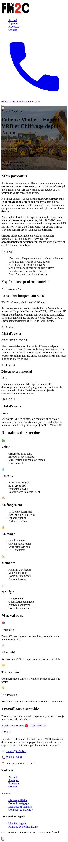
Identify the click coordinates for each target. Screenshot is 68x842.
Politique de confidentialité (23, 826)
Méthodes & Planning (20, 806)
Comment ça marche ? (20, 809)
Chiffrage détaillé (17, 800)
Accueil (12, 20)
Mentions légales (17, 823)
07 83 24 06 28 (14, 757)
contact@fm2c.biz (16, 751)
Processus (13, 26)
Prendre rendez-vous (12, 725)
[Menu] (2, 105)
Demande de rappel (29, 101)
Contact (12, 29)
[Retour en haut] (2, 839)
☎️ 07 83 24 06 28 (35, 725)
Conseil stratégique (18, 803)
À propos (13, 23)
